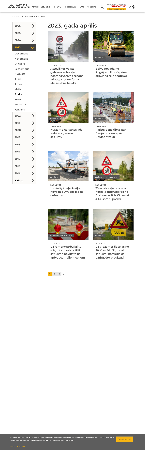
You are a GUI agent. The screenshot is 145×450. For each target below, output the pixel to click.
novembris (21, 58)
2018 (17, 144)
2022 (18, 115)
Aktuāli (35, 7)
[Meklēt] (103, 7)
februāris (20, 104)
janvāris (20, 109)
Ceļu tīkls (45, 7)
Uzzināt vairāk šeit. (17, 447)
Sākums (16, 16)
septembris (22, 68)
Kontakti (91, 7)
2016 (17, 158)
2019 (17, 137)
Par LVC (57, 7)
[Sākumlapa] (19, 6)
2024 (18, 40)
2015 (17, 166)
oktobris (20, 63)
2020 (18, 129)
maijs (18, 89)
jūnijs (18, 84)
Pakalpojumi (70, 7)
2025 (18, 32)
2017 (17, 151)
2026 (18, 25)
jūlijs (18, 78)
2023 (18, 47)
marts (18, 99)
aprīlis (19, 94)
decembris (21, 53)
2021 (17, 122)
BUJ (82, 7)
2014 (17, 173)
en (130, 7)
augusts (20, 73)
